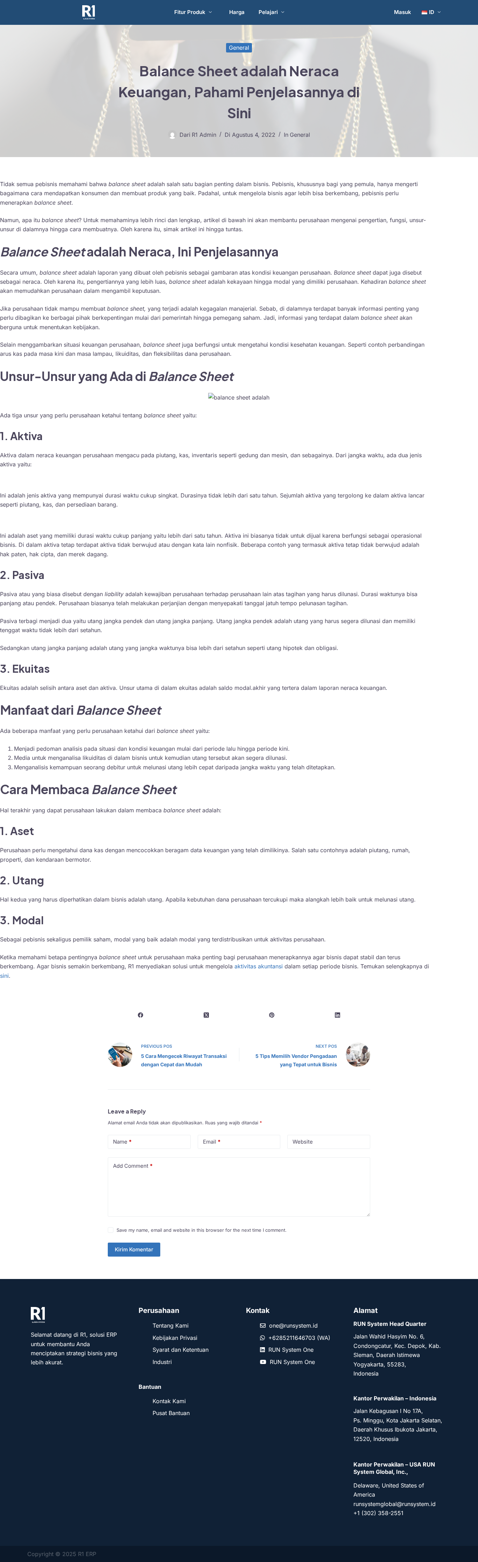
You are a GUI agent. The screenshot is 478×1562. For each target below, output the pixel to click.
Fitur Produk (189, 12)
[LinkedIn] (338, 1015)
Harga (237, 12)
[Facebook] (141, 1015)
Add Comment (133, 1165)
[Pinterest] (272, 1015)
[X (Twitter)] (206, 1015)
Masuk (402, 12)
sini (4, 975)
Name (122, 1141)
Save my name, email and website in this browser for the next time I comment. (202, 1230)
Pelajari (268, 12)
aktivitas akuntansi (258, 966)
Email (211, 1141)
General (239, 47)
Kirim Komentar (134, 1249)
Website (303, 1141)
